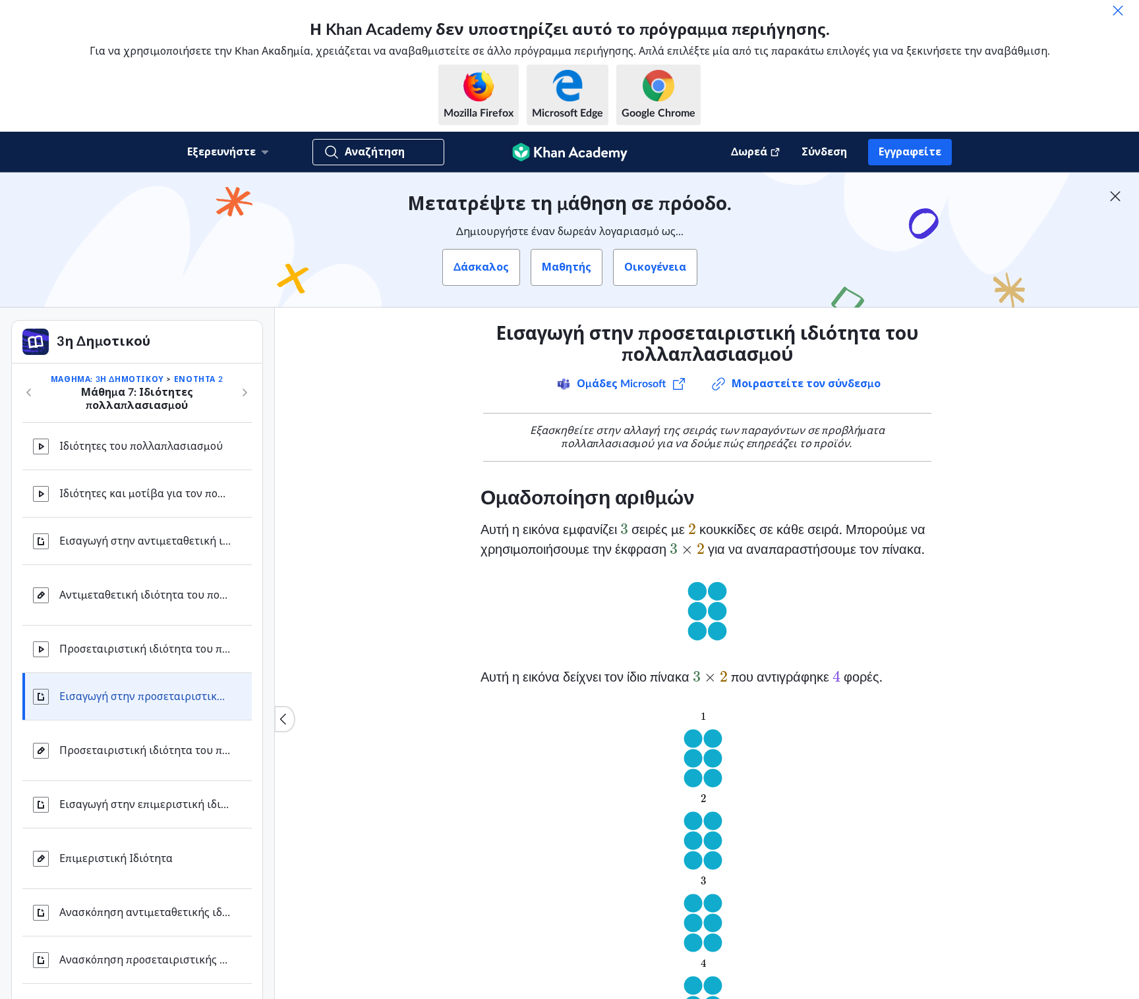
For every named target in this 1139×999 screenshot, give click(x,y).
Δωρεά (749, 152)
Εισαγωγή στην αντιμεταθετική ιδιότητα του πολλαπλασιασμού (145, 541)
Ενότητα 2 (198, 379)
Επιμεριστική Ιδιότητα (116, 858)
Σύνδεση (824, 152)
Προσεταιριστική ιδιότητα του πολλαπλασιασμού (145, 649)
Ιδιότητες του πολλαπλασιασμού (141, 446)
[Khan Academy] (570, 152)
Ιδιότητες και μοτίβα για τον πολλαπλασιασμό (145, 494)
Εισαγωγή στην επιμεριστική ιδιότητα (145, 804)
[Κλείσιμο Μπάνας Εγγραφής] (1115, 196)
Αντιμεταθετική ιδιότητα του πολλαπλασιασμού (145, 595)
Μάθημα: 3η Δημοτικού (107, 379)
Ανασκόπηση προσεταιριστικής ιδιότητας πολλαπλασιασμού (145, 960)
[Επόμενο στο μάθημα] (244, 392)
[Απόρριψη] (1117, 10)
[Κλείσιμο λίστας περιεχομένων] (284, 719)
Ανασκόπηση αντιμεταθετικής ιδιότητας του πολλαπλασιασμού (145, 912)
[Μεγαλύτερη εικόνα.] (707, 614)
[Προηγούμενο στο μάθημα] (29, 392)
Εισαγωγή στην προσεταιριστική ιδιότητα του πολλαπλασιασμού (145, 696)
